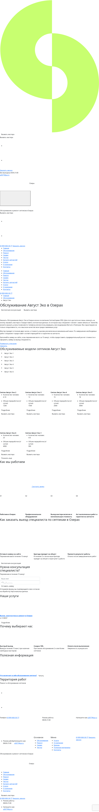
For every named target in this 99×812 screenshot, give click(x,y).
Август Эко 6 (9, 372)
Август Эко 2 (9, 357)
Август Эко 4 (9, 364)
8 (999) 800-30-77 (6, 246)
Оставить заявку (7, 586)
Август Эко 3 (9, 361)
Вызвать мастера (7, 134)
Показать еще (6, 458)
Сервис (6, 255)
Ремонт (6, 253)
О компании (7, 264)
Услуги (5, 262)
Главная (6, 248)
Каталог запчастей (10, 260)
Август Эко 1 (9, 353)
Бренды (57, 745)
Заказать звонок (6, 170)
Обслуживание (8, 251)
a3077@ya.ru (4, 175)
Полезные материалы (62, 747)
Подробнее (5, 410)
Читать (41, 676)
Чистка (5, 257)
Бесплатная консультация (11, 310)
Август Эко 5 (9, 368)
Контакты (6, 267)
